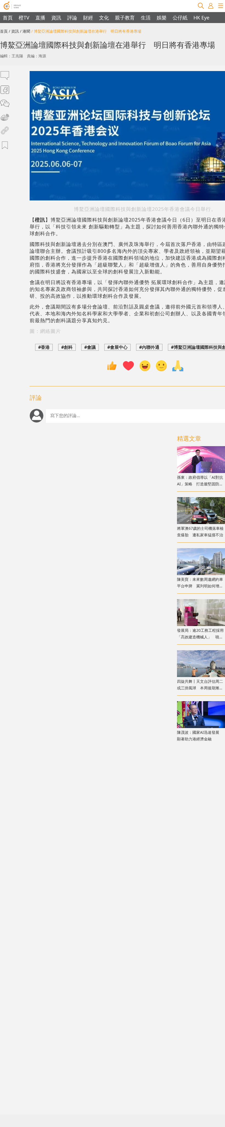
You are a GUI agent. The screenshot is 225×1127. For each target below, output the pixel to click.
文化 (104, 17)
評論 (72, 17)
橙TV (24, 17)
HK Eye (201, 17)
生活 (146, 17)
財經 (88, 17)
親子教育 (125, 17)
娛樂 (162, 17)
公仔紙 (180, 17)
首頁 (8, 17)
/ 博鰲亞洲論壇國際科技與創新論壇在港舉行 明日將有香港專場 (86, 31)
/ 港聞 (25, 31)
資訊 (56, 17)
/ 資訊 (14, 31)
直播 (40, 17)
